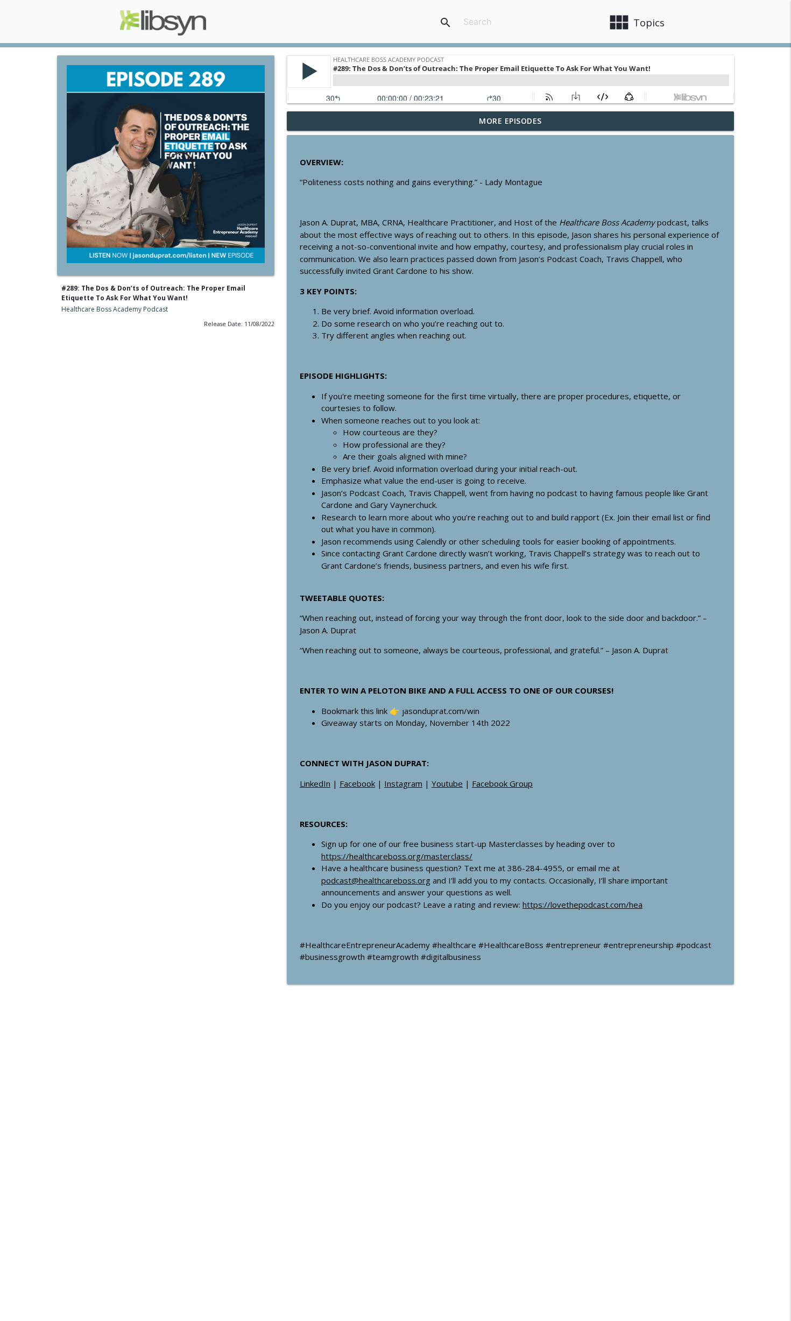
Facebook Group (502, 783)
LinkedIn (315, 783)
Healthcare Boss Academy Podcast (114, 309)
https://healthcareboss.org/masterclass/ (396, 856)
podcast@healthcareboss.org (375, 880)
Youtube (447, 783)
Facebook (357, 783)
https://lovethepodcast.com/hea (582, 904)
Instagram (403, 783)
